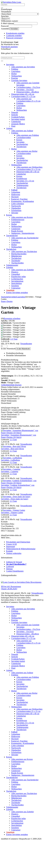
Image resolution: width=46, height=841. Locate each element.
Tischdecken (21, 147)
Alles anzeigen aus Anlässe (22, 131)
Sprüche (14, 115)
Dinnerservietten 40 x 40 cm (22, 94)
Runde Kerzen (17, 231)
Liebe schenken (17, 204)
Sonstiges (15, 286)
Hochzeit (15, 197)
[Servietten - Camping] (10, 469)
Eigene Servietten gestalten (17, 292)
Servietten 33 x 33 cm (25, 181)
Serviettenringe (17, 281)
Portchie (14, 78)
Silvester (14, 213)
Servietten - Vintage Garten (12, 512)
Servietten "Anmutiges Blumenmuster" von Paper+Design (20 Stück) (18, 436)
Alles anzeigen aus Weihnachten (29, 167)
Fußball (14, 190)
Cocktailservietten (23, 137)
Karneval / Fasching (19, 199)
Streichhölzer (16, 283)
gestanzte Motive (18, 124)
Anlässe (9, 128)
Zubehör (9, 267)
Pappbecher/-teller (18, 276)
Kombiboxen (21, 178)
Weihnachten (16, 76)
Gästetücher (16, 121)
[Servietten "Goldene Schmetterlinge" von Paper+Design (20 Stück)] (23, 483)
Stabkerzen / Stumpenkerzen (22, 233)
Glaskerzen (15, 229)
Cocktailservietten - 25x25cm (28, 87)
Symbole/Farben (18, 117)
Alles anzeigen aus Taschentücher (24, 238)
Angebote (10, 290)
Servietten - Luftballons (10, 460)
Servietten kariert (18, 119)
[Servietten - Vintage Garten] (13, 510)
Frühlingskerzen (17, 219)
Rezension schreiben (12, 318)
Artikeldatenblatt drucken (11, 385)
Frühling (14, 69)
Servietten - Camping (9, 471)
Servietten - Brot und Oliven (12, 449)
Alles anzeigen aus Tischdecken (24, 251)
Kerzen (19, 140)
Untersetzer (15, 288)
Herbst (14, 74)
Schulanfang (16, 210)
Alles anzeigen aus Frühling (27, 135)
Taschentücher (22, 144)
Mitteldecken (16, 256)
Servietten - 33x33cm (25, 90)
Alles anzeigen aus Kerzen (22, 217)
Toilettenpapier (22, 185)
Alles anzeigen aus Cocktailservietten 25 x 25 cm (28, 100)
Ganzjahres (15, 71)
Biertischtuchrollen (18, 254)
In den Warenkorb (23, 349)
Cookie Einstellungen (15, 571)
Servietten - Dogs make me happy (14, 499)
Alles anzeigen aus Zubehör (22, 270)
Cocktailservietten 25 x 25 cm (23, 96)
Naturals (14, 112)
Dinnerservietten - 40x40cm (27, 92)
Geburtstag (15, 192)
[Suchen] (2, 7)
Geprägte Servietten (19, 80)
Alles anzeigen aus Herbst (26, 151)
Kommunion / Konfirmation (22, 201)
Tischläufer (15, 261)
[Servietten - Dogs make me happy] (15, 496)
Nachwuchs (16, 206)
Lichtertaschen (17, 279)
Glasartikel (15, 274)
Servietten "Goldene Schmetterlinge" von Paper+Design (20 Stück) (17, 486)
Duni (13, 126)
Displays (14, 272)
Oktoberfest (16, 208)
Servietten (10, 64)
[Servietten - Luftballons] (11, 458)
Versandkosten (26, 343)
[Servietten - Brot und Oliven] (13, 446)
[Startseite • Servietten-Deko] (11, 2)
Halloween (15, 194)
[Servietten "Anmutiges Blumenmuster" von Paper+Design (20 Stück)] (23, 433)
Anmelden (14, 29)
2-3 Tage (14, 339)
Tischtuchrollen (17, 263)
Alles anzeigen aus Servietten (23, 67)
